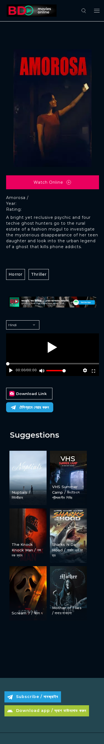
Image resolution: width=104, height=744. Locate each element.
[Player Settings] (85, 370)
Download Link (31, 393)
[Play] (52, 347)
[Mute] (42, 370)
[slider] (56, 373)
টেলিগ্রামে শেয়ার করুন (34, 407)
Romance (21, 482)
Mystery (35, 603)
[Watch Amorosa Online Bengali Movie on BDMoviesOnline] (30, 10)
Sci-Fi (58, 535)
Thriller (38, 274)
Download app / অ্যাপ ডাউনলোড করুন (51, 710)
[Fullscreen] (93, 370)
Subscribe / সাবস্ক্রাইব (37, 696)
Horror (15, 274)
